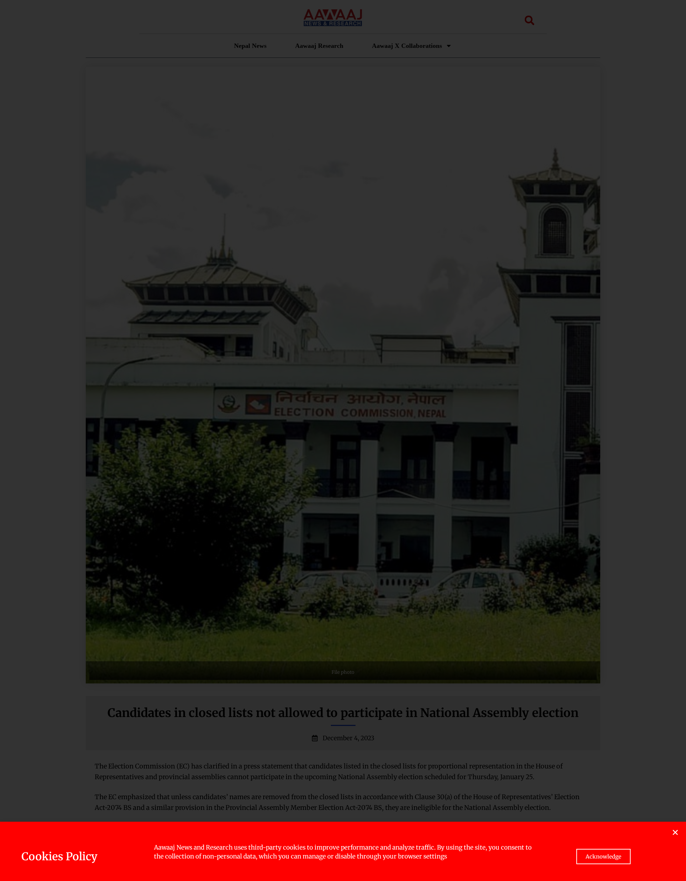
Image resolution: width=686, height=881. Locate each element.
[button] (675, 832)
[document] (343, 440)
